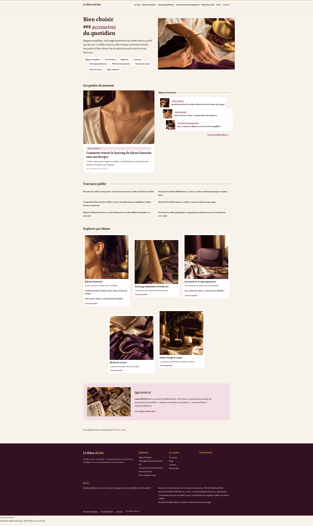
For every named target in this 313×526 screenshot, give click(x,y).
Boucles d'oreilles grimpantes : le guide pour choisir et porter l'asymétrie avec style (192, 214)
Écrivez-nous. (119, 429)
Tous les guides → (92, 303)
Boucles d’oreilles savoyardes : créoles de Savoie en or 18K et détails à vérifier (118, 191)
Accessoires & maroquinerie (187, 5)
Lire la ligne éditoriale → (146, 411)
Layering (137, 59)
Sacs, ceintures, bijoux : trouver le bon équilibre (204, 291)
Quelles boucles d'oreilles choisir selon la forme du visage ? (106, 292)
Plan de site (174, 468)
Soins (218, 5)
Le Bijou (92, 4)
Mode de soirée (207, 5)
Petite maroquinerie (121, 64)
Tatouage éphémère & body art (150, 462)
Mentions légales (90, 511)
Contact (226, 5)
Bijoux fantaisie (149, 5)
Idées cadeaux (113, 69)
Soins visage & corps (147, 475)
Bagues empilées (92, 59)
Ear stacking (110, 59)
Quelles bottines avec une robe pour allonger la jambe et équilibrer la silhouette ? (117, 488)
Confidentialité (106, 511)
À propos (173, 457)
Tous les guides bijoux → (218, 134)
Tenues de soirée (142, 64)
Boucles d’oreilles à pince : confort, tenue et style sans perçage (187, 202)
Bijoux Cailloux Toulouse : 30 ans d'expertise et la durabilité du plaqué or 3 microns (117, 214)
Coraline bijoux (7, 517)
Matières (125, 59)
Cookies (119, 511)
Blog (171, 461)
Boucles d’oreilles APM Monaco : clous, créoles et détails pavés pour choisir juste (192, 193)
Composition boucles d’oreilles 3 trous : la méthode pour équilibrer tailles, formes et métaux (117, 204)
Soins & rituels (95, 69)
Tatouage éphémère (165, 5)
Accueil (137, 5)
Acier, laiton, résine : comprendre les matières (104, 298)
